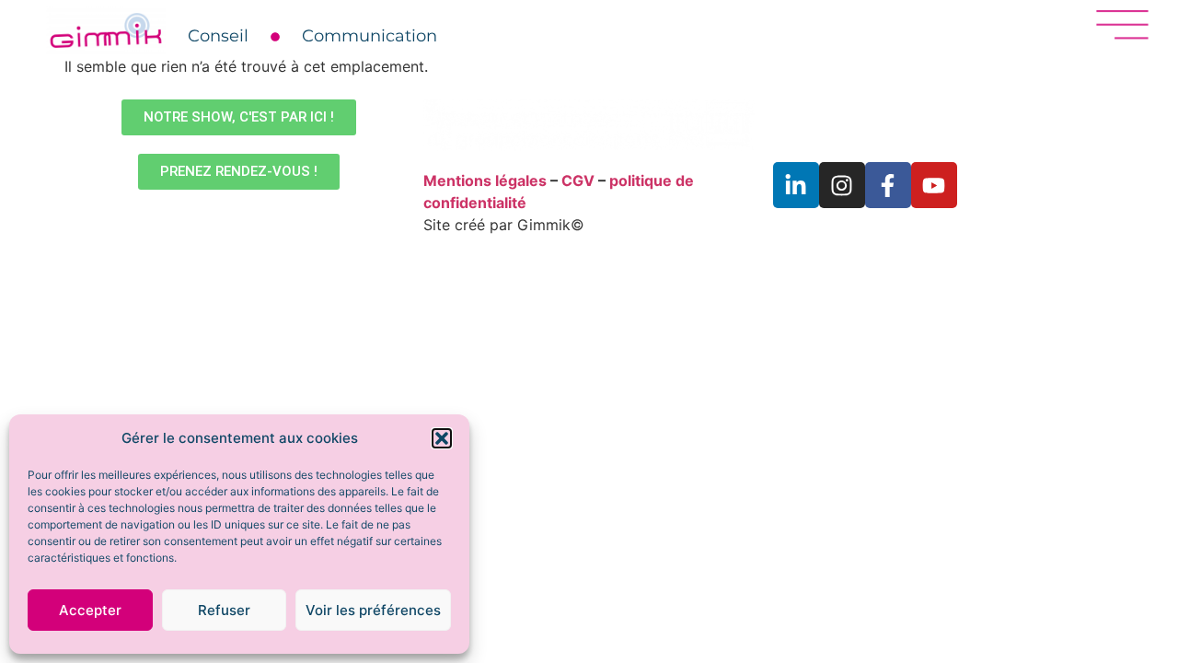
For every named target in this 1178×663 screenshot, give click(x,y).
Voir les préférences (373, 610)
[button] (442, 438)
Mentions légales (485, 180)
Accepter (90, 610)
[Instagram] (842, 185)
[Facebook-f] (888, 185)
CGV (578, 180)
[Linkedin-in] (796, 185)
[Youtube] (934, 185)
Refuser (224, 610)
